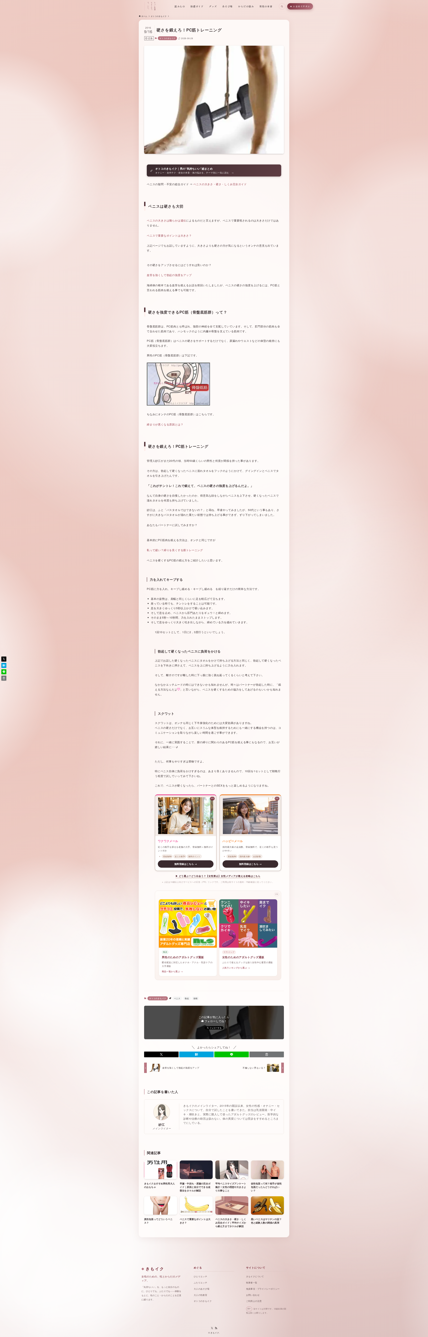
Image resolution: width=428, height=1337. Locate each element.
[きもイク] (128, 6)
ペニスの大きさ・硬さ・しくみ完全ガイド (220, 184)
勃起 (187, 998)
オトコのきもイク (167, 38)
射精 (195, 998)
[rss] (216, 1328)
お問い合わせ (252, 1295)
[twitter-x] (211, 1328)
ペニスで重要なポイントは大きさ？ (169, 235)
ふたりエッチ (200, 1282)
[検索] (282, 6)
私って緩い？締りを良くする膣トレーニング (175, 550)
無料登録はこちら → (185, 864)
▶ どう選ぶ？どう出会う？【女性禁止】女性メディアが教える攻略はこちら (218, 876)
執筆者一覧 (251, 1282)
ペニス (177, 998)
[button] (161, 1054)
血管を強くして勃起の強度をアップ (169, 275)
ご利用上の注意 (254, 1301)
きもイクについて (255, 1276)
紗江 (161, 1124)
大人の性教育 (200, 1295)
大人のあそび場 (201, 1289)
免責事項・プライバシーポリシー (263, 1289)
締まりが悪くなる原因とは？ (165, 424)
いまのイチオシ (301, 6)
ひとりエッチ (200, 1276)
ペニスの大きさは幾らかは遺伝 (166, 220)
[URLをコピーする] (266, 1054)
